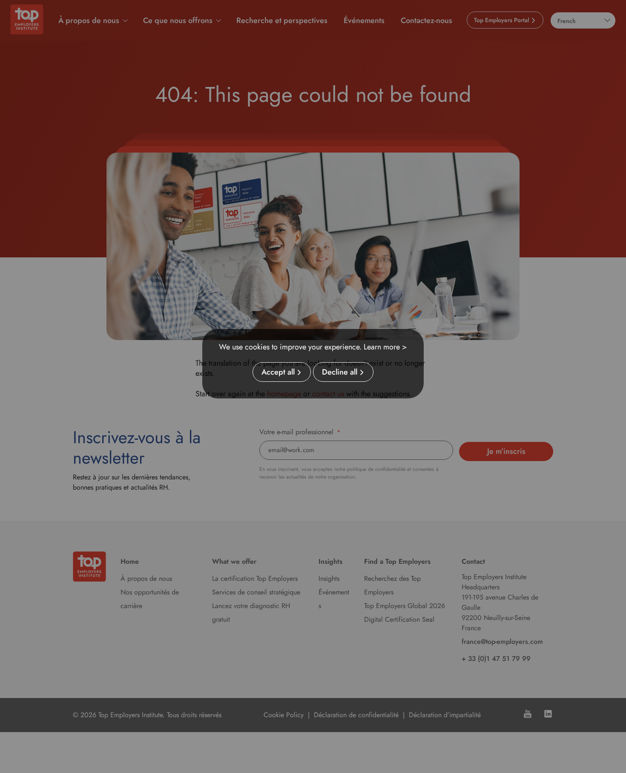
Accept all (278, 372)
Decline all (339, 372)
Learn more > (385, 346)
